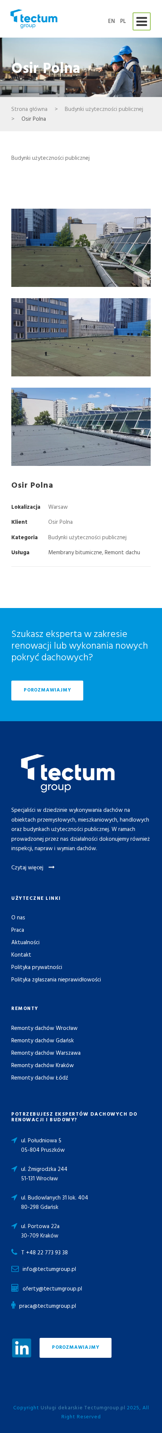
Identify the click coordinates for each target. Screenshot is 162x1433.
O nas (18, 917)
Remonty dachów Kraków (42, 1065)
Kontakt (21, 955)
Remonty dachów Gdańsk (42, 1040)
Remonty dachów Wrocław (44, 1028)
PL (123, 21)
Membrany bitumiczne (75, 552)
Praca (17, 930)
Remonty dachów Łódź (39, 1078)
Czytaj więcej (28, 867)
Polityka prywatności (36, 967)
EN (111, 21)
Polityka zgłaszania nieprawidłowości (56, 979)
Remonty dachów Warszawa (46, 1053)
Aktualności (25, 942)
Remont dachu (122, 552)
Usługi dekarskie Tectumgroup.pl (83, 1408)
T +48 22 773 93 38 (44, 1252)
